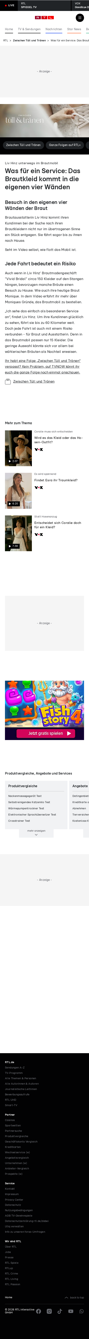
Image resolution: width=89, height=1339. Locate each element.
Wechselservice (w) (17, 1152)
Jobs (8, 1252)
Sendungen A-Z (15, 1067)
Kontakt (10, 1189)
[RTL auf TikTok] (60, 1311)
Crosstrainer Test (19, 821)
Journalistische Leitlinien (21, 1089)
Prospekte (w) (14, 1174)
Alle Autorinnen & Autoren (22, 1084)
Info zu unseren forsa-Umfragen (25, 1232)
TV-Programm (14, 1073)
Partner (10, 1115)
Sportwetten (13, 1125)
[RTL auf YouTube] (70, 1311)
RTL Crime (11, 1273)
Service (10, 1183)
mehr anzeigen (36, 830)
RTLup (9, 1268)
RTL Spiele (11, 1263)
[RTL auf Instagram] (49, 1311)
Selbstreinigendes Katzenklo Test (29, 802)
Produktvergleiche (16, 1136)
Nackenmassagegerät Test (25, 796)
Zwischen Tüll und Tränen (29, 40)
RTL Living (11, 1279)
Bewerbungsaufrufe (17, 1094)
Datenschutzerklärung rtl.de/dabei (27, 1221)
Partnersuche (13, 1131)
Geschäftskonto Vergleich (21, 1141)
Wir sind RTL (13, 1241)
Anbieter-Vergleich (17, 1168)
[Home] (44, 17)
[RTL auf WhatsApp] (81, 1311)
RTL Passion (12, 1284)
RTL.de (9, 1062)
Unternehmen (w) (16, 1163)
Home (8, 1297)
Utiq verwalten (14, 1226)
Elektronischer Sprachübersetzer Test (32, 814)
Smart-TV (11, 1105)
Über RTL (11, 1247)
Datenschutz (13, 1205)
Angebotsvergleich (17, 1158)
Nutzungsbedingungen (19, 1210)
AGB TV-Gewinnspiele (18, 1215)
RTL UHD (10, 1100)
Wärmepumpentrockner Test (26, 808)
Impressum (12, 1194)
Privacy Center (14, 1199)
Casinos (10, 1120)
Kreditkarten (13, 1147)
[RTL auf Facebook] (38, 1311)
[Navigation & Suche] (80, 18)
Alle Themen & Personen (20, 1078)
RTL (5, 40)
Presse (9, 1257)
